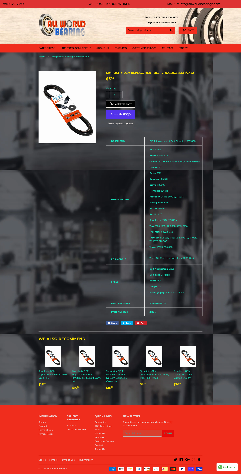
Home (42, 56)
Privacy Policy (46, 434)
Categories (46, 48)
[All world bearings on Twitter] (175, 460)
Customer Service (144, 48)
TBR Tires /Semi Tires (75, 48)
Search (42, 422)
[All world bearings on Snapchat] (199, 460)
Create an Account (168, 22)
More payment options (120, 123)
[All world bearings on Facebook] (181, 460)
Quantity (111, 88)
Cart (190, 30)
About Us (102, 48)
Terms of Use (46, 430)
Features (120, 48)
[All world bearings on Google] (187, 460)
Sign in (151, 22)
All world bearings (57, 468)
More (182, 48)
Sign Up (168, 433)
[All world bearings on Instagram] (193, 460)
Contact (167, 48)
